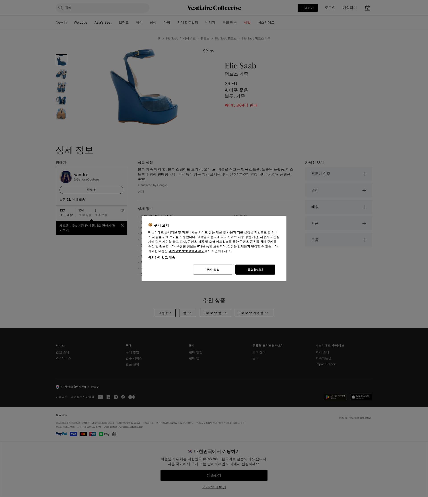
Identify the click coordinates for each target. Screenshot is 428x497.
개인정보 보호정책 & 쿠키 (187, 251)
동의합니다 (255, 269)
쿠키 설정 (213, 269)
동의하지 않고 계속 (161, 257)
